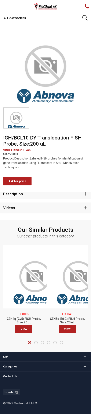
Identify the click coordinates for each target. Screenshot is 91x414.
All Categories (14, 18)
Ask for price (17, 181)
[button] (29, 342)
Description (13, 194)
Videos (9, 208)
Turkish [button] (8, 392)
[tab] (45, 194)
